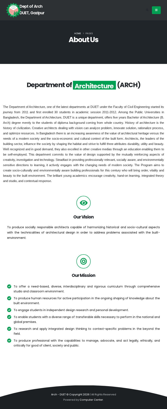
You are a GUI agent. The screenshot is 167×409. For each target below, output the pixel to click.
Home (77, 33)
